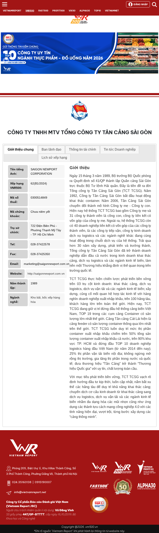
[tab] (20, 150)
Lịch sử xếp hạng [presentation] (54, 157)
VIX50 (72, 10)
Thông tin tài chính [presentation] (82, 149)
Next (153, 63)
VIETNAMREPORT (12, 10)
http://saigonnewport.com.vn (46, 273)
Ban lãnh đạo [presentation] (51, 149)
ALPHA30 (85, 10)
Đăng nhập (141, 4)
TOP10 (97, 10)
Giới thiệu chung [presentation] (21, 149)
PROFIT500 (58, 10)
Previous (6, 60)
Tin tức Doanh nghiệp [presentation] (120, 149)
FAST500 (43, 10)
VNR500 (29, 10)
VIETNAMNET (112, 10)
